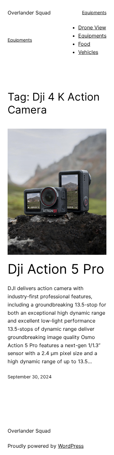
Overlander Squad (29, 12)
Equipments (94, 12)
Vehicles (88, 52)
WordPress (71, 446)
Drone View (92, 27)
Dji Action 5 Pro (56, 269)
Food (84, 44)
